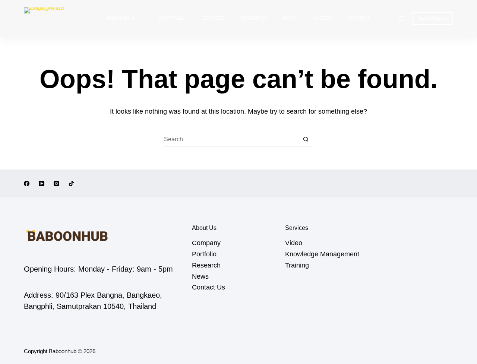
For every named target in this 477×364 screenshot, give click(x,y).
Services (212, 18)
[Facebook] (26, 183)
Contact (359, 18)
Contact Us (208, 287)
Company (206, 243)
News (289, 18)
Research (253, 18)
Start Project (432, 18)
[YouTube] (41, 183)
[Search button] (305, 139)
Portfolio (171, 18)
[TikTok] (71, 183)
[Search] (401, 19)
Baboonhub (121, 18)
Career (322, 18)
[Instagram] (56, 183)
